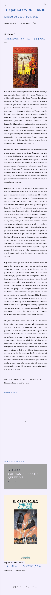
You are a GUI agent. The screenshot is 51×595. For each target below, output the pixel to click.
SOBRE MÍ (14, 23)
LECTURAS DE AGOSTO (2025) (22, 566)
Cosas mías (16, 383)
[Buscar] (45, 4)
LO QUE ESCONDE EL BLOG (24, 10)
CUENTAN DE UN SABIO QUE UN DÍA (23, 475)
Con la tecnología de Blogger (27, 587)
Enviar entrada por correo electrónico (28, 379)
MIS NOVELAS (24, 23)
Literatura (25, 383)
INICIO (6, 23)
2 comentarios (19, 571)
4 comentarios (23, 482)
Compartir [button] (8, 379)
